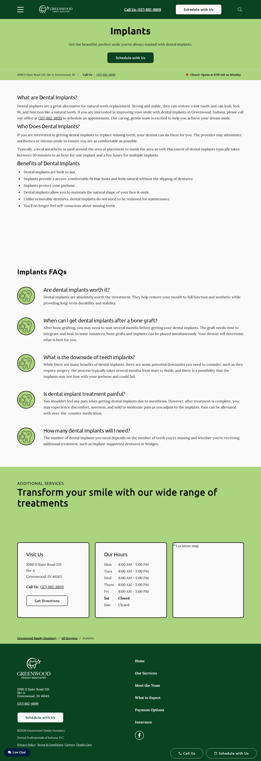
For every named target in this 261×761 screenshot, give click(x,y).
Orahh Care (84, 744)
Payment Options (149, 710)
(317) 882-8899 (105, 74)
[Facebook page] (139, 735)
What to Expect (148, 697)
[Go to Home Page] (55, 9)
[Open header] (21, 9)
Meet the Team (147, 685)
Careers (70, 744)
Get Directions (47, 600)
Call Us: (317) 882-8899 (142, 9)
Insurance (143, 722)
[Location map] (208, 580)
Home (140, 661)
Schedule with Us (198, 9)
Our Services (146, 673)
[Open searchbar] (240, 9)
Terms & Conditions (50, 744)
